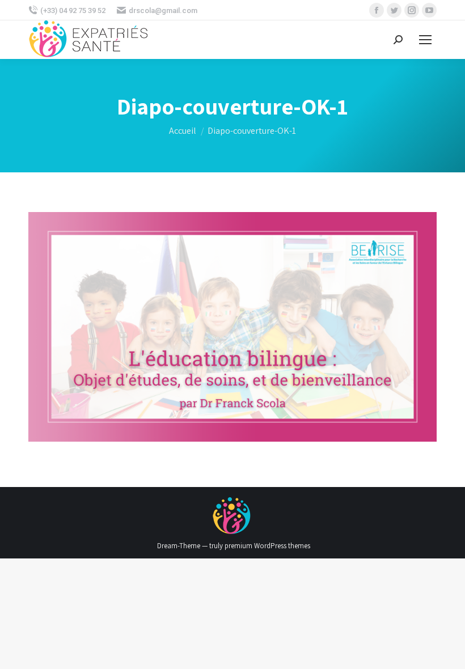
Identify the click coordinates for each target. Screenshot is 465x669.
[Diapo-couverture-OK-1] (232, 327)
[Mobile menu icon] (425, 39)
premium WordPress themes (267, 546)
